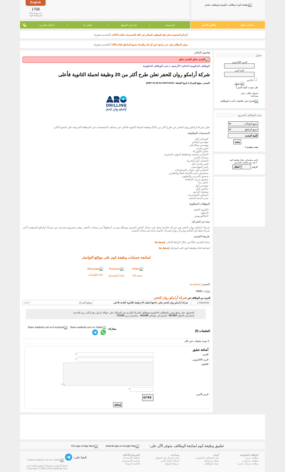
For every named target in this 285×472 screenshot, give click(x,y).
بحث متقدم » (251, 147)
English (35, 2)
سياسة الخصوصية (131, 460)
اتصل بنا (87, 25)
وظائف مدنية (251, 457)
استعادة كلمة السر (170, 460)
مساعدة (254, 96)
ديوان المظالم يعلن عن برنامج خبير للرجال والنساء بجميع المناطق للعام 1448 (149, 44)
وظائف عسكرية (250, 460)
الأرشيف (175, 65)
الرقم (255, 167)
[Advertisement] (117, 9)
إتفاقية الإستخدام (131, 457)
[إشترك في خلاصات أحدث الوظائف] (239, 101)
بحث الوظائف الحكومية (156, 65)
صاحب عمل (246, 25)
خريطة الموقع (172, 463)
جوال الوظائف (211, 463)
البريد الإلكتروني (239, 62)
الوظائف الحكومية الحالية (196, 65)
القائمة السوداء (132, 463)
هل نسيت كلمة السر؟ (247, 87)
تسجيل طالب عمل (249, 93)
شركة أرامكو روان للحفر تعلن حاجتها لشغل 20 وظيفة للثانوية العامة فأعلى (150, 302)
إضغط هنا (195, 284)
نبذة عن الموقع (129, 25)
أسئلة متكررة (46, 25)
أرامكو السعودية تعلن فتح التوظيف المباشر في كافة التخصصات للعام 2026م (150, 34)
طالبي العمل (209, 25)
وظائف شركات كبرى (248, 463)
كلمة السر (239, 70)
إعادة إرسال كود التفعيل (167, 457)
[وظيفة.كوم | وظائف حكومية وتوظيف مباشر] (228, 4)
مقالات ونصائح (211, 460)
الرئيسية (170, 25)
